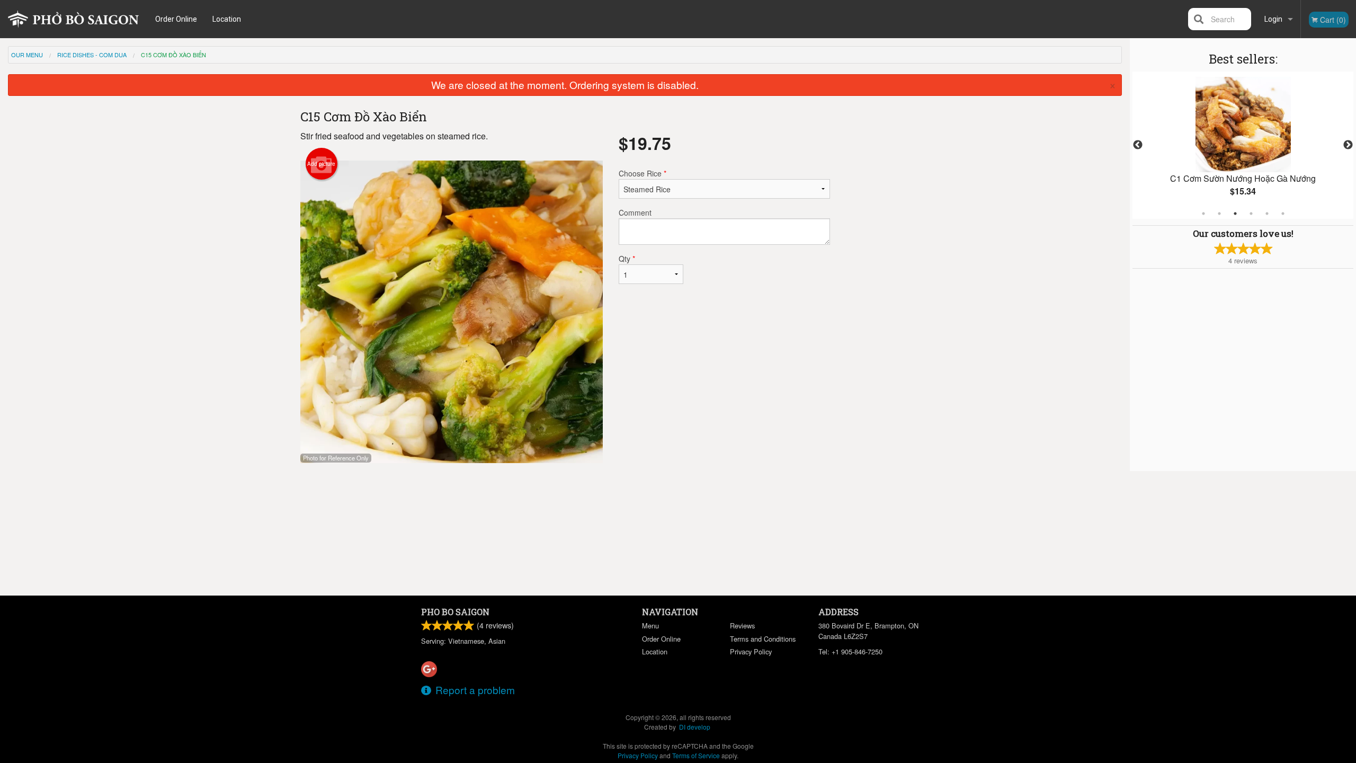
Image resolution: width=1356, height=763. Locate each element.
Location (226, 19)
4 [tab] (1251, 213)
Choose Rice (642, 173)
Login (1273, 19)
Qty (627, 258)
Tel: (850, 651)
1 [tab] (1203, 213)
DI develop (694, 726)
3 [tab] (1235, 213)
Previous (1137, 145)
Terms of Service (696, 755)
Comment (635, 212)
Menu (650, 625)
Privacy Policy (751, 651)
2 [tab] (1219, 213)
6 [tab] (1283, 213)
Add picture (321, 163)
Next (1348, 145)
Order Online (176, 19)
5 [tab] (1267, 213)
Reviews (742, 625)
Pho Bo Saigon (455, 611)
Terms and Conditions (763, 639)
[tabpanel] (1243, 145)
